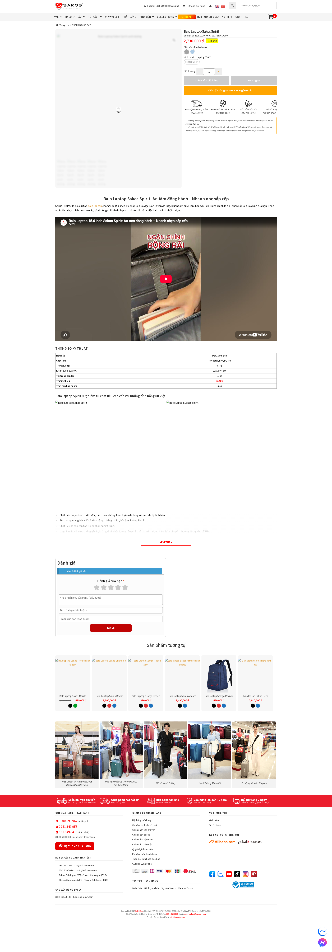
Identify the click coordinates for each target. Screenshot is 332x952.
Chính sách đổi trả (141, 834)
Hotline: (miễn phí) (162, 5)
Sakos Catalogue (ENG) (95, 875)
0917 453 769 (65, 865)
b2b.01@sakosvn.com (85, 870)
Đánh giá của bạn (110, 581)
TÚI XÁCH (93, 16)
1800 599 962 (68, 821)
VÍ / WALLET (112, 16)
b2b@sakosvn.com (84, 865)
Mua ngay (254, 80)
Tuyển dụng (215, 825)
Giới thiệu (214, 820)
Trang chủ (64, 25)
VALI (56, 16)
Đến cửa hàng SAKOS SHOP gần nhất (230, 90)
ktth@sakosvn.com (177, 917)
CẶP (79, 16)
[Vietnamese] (223, 6)
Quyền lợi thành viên (142, 849)
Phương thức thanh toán (144, 854)
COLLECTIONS (165, 16)
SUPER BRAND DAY (81, 25)
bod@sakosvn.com (83, 896)
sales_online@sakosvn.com (195, 914)
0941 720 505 (65, 870)
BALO (68, 16)
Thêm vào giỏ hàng (206, 80)
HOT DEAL (185, 16)
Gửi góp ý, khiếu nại (142, 863)
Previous (188, 107)
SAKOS (219, 380)
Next (272, 107)
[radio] (186, 51)
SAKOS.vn (139, 911)
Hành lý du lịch (151, 888)
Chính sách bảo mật (142, 844)
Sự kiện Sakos (168, 888)
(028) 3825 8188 (63, 896)
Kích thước (189, 57)
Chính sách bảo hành (142, 839)
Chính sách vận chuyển (143, 829)
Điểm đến (137, 888)
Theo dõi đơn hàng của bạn (146, 858)
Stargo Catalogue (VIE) (70, 879)
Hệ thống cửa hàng (195, 5)
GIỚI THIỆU (242, 16)
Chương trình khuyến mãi (144, 825)
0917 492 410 (68, 832)
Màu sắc (188, 47)
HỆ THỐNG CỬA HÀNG (77, 846)
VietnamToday (185, 888)
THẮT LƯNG (129, 16)
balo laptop (95, 206)
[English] (217, 6)
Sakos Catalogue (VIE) (70, 875)
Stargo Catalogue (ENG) (96, 879)
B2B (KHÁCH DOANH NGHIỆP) (214, 16)
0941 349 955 (68, 826)
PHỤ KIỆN (145, 16)
